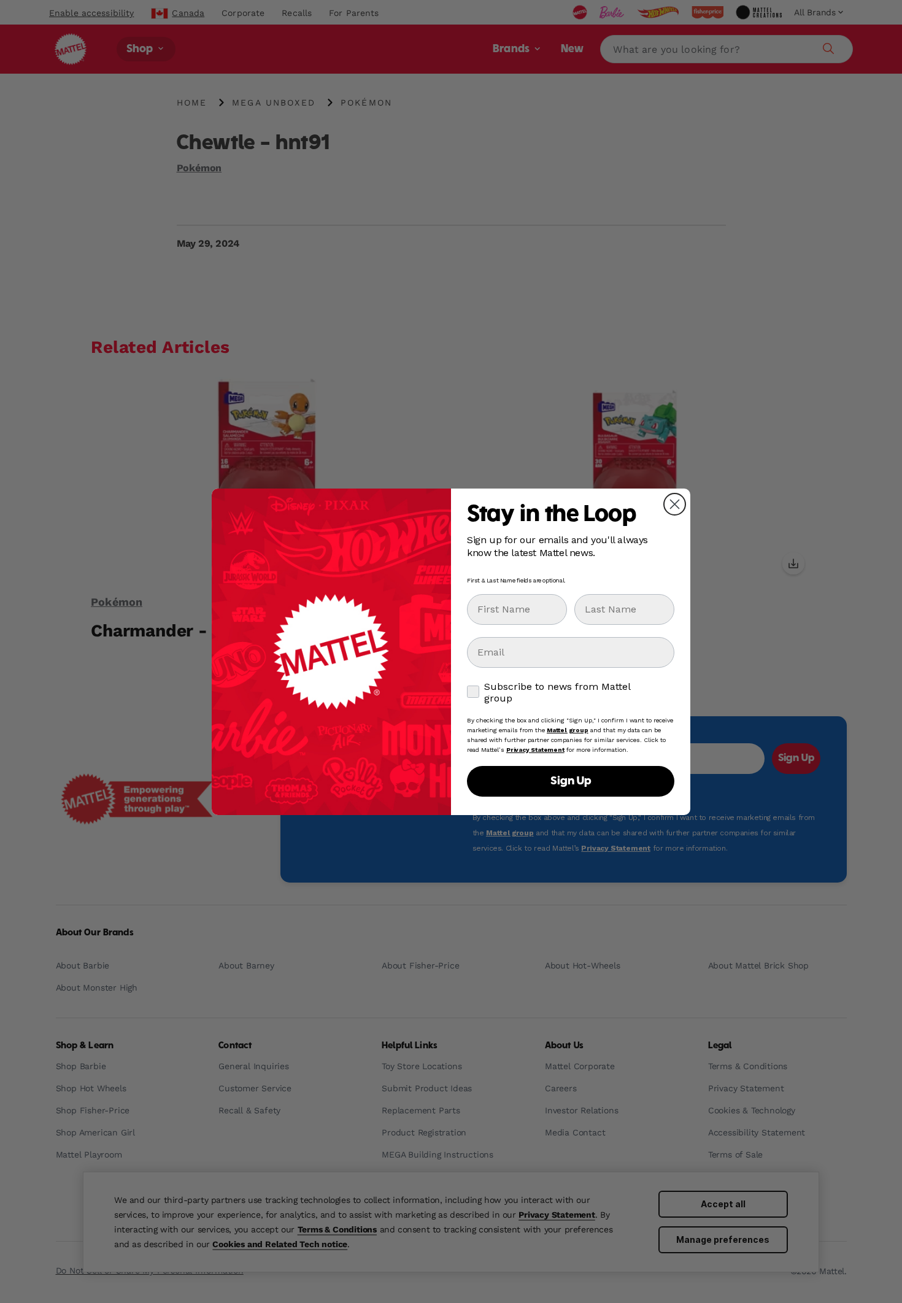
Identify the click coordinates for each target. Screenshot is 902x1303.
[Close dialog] (674, 504)
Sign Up (570, 781)
